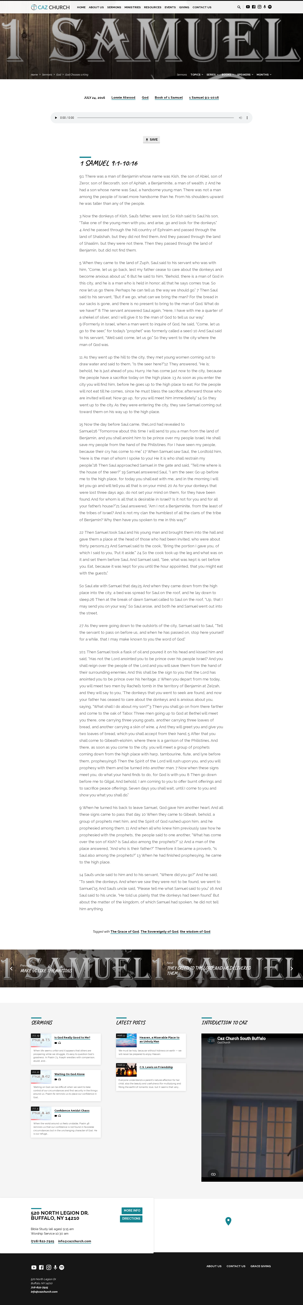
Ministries (132, 7)
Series (211, 74)
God (58, 74)
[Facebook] (253, 6)
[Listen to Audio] (59, 1043)
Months (263, 74)
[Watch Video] (56, 1043)
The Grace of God (124, 931)
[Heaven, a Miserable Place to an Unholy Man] (126, 1040)
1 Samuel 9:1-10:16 (204, 97)
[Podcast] (265, 7)
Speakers (244, 74)
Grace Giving (260, 1266)
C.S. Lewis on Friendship (156, 1067)
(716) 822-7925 (42, 1241)
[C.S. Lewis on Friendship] (126, 1070)
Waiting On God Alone (69, 1074)
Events (170, 7)
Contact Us (202, 7)
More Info (132, 1210)
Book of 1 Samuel (169, 97)
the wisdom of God (195, 931)
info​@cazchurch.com (74, 1241)
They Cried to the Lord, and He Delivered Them (208, 970)
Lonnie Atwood (123, 97)
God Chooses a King (76, 74)
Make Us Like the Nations (46, 971)
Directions (131, 1218)
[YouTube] (248, 6)
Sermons (114, 7)
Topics (195, 74)
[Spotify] (270, 6)
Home (81, 7)
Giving (184, 7)
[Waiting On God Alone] (41, 1077)
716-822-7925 (39, 1287)
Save (153, 139)
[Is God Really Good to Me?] (41, 1040)
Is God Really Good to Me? (72, 1037)
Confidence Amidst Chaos (71, 1110)
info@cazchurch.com (44, 1291)
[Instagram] (259, 6)
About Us (96, 7)
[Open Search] (239, 7)
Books (227, 74)
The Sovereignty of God (160, 931)
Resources (152, 7)
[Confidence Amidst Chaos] (41, 1113)
